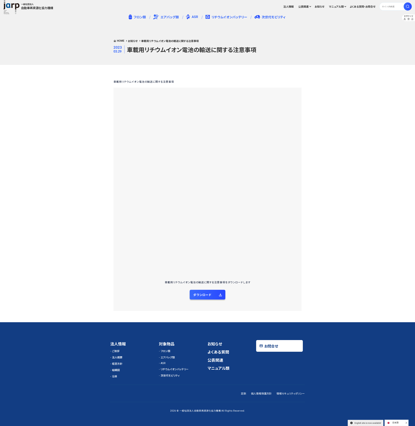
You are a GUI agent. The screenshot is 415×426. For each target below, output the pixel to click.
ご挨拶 (115, 351)
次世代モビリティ (273, 17)
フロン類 (140, 17)
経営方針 (117, 363)
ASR (195, 17)
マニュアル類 (336, 6)
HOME (120, 40)
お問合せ (271, 346)
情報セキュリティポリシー (291, 393)
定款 (243, 393)
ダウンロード (202, 295)
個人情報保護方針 (261, 393)
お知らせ (319, 6)
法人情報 (288, 6)
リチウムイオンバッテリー (229, 17)
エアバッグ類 (169, 17)
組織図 (116, 370)
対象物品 (166, 344)
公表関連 (303, 6)
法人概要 (117, 357)
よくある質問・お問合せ (362, 6)
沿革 (114, 376)
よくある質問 (218, 352)
